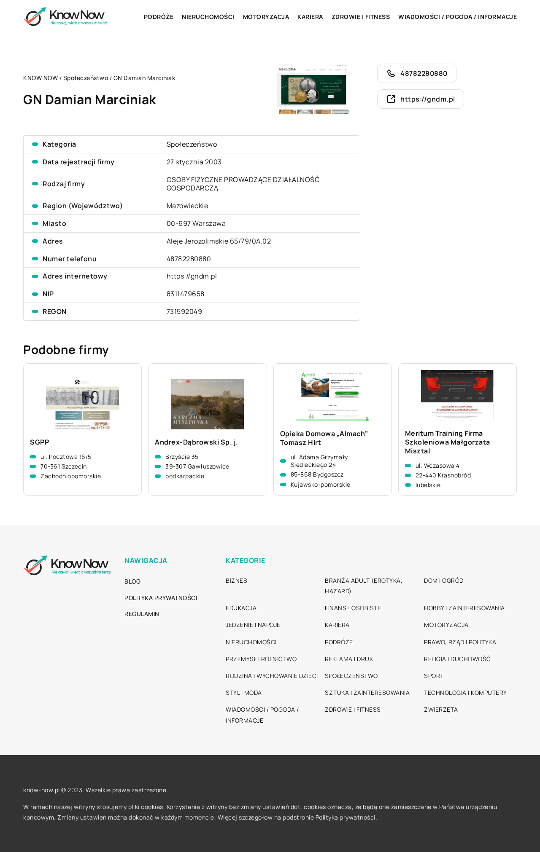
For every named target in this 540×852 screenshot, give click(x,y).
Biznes (236, 580)
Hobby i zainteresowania (464, 608)
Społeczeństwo (192, 144)
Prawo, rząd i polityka (460, 642)
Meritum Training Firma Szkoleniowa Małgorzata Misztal (447, 442)
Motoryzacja (266, 17)
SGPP (39, 442)
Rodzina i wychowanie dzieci (272, 676)
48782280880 (189, 258)
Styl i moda (244, 693)
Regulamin (141, 614)
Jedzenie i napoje (253, 625)
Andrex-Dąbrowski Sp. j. (196, 442)
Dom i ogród (444, 580)
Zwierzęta (441, 709)
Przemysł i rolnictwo (261, 659)
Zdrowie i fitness (361, 17)
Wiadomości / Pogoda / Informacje (457, 17)
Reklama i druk (349, 659)
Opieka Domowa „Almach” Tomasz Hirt (324, 438)
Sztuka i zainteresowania (367, 693)
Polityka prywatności (160, 598)
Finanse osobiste (353, 608)
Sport (434, 676)
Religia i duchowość (457, 659)
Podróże (159, 17)
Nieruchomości (208, 17)
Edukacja (241, 608)
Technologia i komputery (465, 693)
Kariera (310, 17)
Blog (132, 581)
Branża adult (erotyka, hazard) (363, 585)
